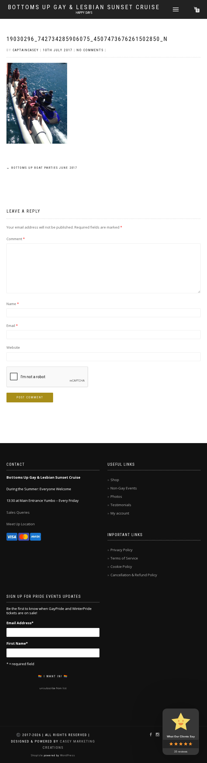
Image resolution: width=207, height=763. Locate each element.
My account (120, 513)
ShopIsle (37, 755)
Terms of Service (124, 558)
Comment (15, 238)
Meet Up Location (20, 524)
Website (13, 347)
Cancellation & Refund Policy (134, 574)
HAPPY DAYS (84, 13)
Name (12, 303)
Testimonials (121, 504)
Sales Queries (18, 512)
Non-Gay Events (124, 488)
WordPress (67, 755)
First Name (17, 643)
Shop (115, 479)
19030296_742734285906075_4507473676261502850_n (87, 39)
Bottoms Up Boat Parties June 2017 (41, 168)
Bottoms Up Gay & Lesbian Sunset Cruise (84, 7)
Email (12, 325)
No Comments (90, 50)
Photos (116, 496)
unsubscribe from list (53, 688)
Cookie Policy (121, 566)
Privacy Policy (122, 549)
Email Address (19, 622)
